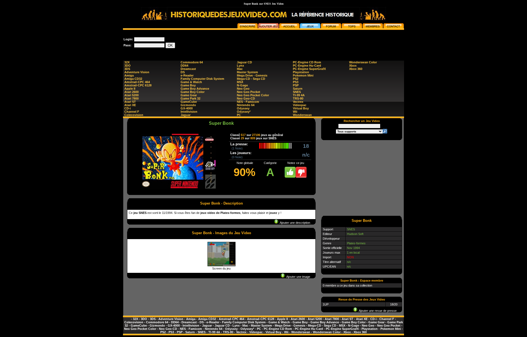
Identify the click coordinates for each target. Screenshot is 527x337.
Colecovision (133, 115)
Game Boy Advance (195, 88)
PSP (296, 85)
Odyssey (243, 108)
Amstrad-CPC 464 (137, 82)
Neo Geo (243, 88)
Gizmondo (188, 105)
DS (183, 72)
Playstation (301, 72)
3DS (127, 68)
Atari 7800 (131, 98)
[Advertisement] (304, 42)
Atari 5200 (131, 95)
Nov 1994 (353, 248)
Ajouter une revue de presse (377, 310)
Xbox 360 (355, 68)
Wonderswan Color (363, 62)
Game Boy (188, 85)
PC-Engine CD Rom (307, 62)
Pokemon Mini (303, 75)
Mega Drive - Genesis (252, 75)
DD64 (184, 65)
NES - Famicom (248, 101)
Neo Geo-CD (246, 98)
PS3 (295, 82)
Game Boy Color (192, 92)
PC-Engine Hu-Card (307, 65)
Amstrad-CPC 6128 (138, 85)
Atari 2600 (131, 92)
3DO (127, 65)
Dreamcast (188, 68)
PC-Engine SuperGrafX (309, 68)
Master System (247, 72)
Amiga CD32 (133, 78)
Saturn (297, 88)
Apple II (129, 88)
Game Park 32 (190, 98)
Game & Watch (191, 82)
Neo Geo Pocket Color (253, 95)
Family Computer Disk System (202, 78)
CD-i (127, 108)
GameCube (189, 101)
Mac (240, 68)
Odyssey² (244, 111)
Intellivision (189, 111)
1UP (326, 304)
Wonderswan (302, 115)
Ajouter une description (294, 222)
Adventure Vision (136, 72)
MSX (240, 82)
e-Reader (187, 75)
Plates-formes (356, 243)
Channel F (131, 111)
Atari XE (130, 105)
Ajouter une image (297, 276)
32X (127, 62)
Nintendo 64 (245, 105)
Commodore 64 (192, 62)
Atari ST (130, 101)
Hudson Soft (355, 234)
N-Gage (242, 85)
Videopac (299, 105)
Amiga (129, 75)
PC (239, 115)
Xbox (353, 65)
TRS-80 (298, 98)
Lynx (240, 65)
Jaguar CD (244, 62)
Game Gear (189, 95)
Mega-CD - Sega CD (251, 78)
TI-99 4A (299, 95)
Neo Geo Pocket (248, 92)
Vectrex (298, 101)
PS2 (295, 78)
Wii (295, 111)
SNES (297, 92)
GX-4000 (187, 108)
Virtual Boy (301, 108)
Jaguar (185, 115)
